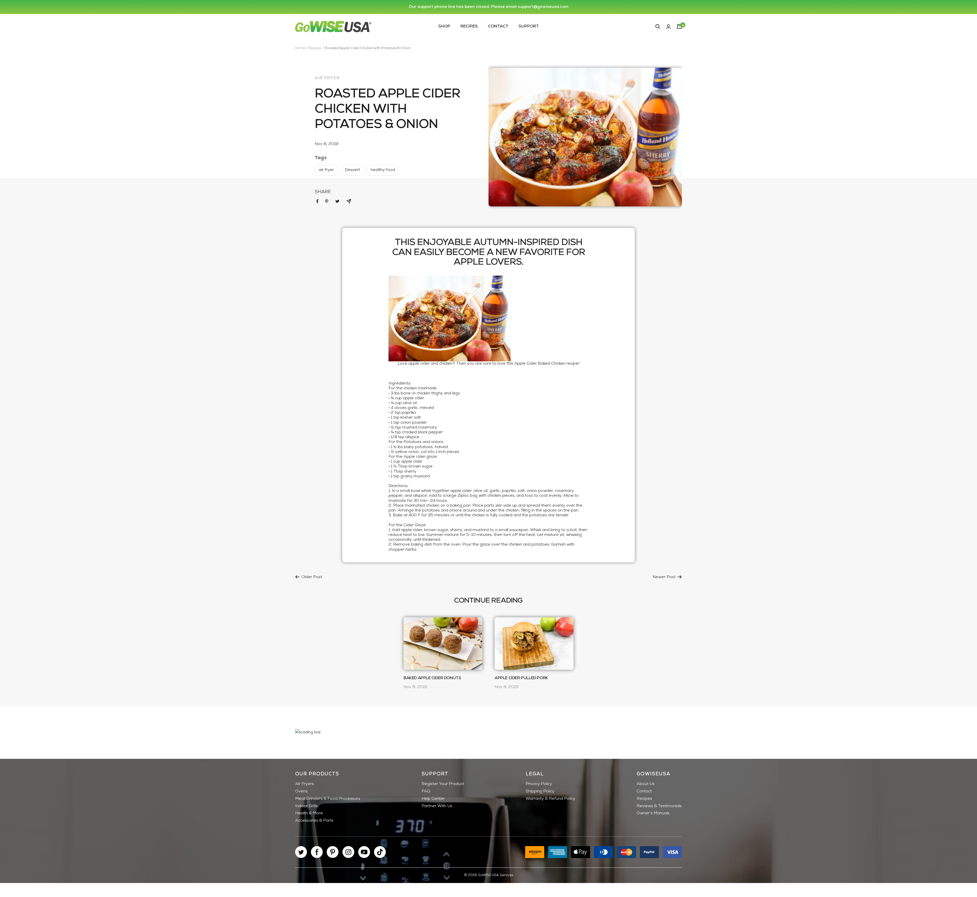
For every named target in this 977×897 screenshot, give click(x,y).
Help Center (433, 799)
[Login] (668, 26)
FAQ (426, 791)
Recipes (469, 26)
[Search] (657, 26)
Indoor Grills (306, 806)
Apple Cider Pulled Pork (521, 678)
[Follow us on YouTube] (364, 852)
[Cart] (679, 26)
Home (300, 48)
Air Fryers (304, 784)
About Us (646, 784)
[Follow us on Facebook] (317, 852)
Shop (444, 26)
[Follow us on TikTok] (380, 852)
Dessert (352, 170)
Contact (498, 26)
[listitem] (317, 201)
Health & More (309, 813)
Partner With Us (437, 806)
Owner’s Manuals (653, 813)
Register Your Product (443, 784)
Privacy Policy (539, 784)
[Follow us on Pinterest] (333, 852)
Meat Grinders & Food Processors (327, 799)
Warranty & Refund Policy (550, 799)
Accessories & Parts (314, 821)
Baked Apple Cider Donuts (432, 678)
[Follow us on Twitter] (301, 852)
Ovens (301, 791)
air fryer (327, 78)
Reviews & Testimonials (659, 806)
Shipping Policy (540, 791)
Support (529, 26)
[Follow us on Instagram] (348, 852)
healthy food (383, 170)
